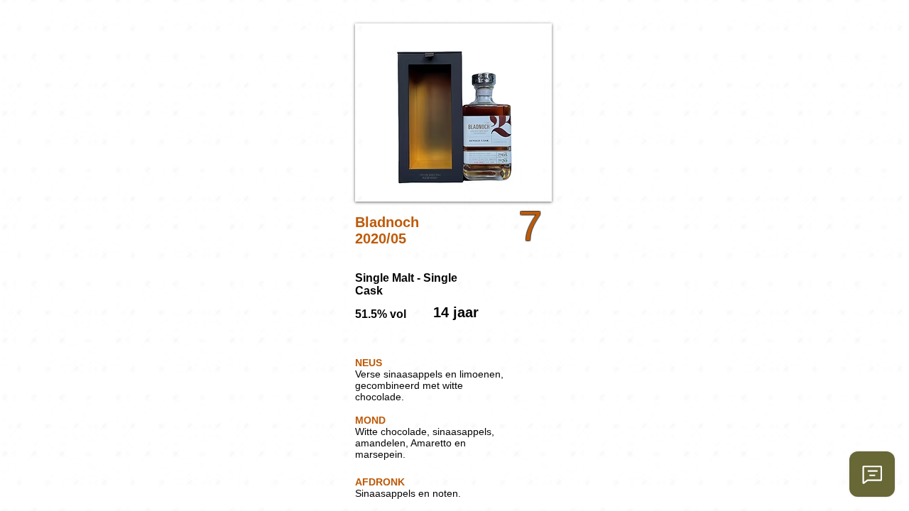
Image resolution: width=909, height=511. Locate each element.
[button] (453, 112)
